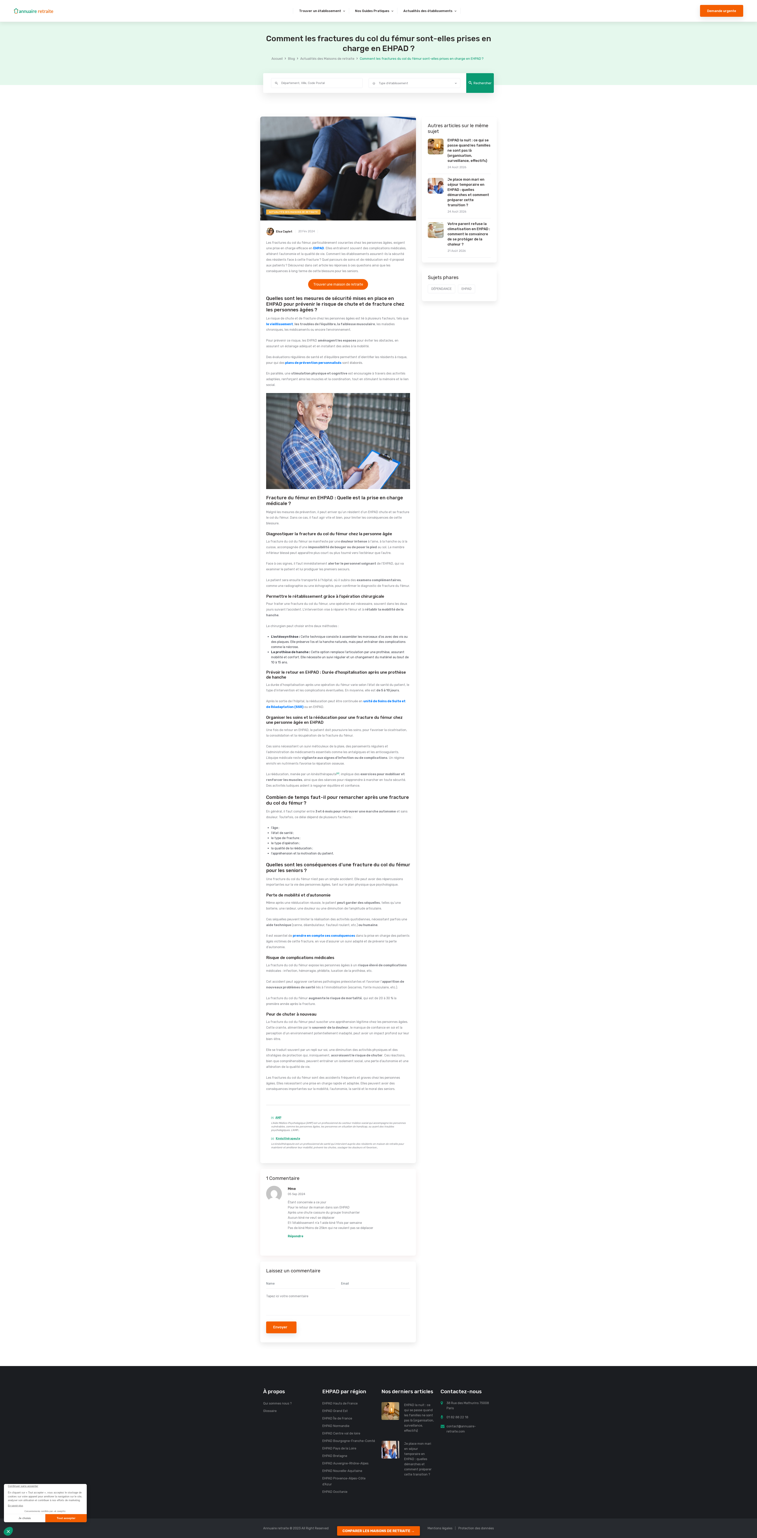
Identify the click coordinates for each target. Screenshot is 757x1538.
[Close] (747, 1498)
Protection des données (476, 1528)
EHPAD (466, 289)
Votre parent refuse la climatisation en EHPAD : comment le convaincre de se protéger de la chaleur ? (468, 234)
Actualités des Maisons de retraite (327, 59)
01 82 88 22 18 (457, 1417)
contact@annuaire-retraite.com (461, 1428)
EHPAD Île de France (337, 1418)
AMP (278, 1117)
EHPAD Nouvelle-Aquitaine (342, 1471)
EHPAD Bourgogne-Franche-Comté (348, 1441)
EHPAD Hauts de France (340, 1403)
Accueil (277, 59)
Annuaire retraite (276, 1528)
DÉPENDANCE (441, 289)
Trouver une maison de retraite (338, 284)
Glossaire (270, 1411)
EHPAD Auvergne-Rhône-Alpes (345, 1463)
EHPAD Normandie (335, 1426)
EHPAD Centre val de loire (341, 1433)
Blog (291, 59)
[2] (338, 773)
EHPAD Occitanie (334, 1492)
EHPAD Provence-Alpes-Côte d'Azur (343, 1481)
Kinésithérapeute (288, 1138)
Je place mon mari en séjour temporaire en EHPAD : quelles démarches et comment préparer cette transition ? (468, 192)
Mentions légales (440, 1528)
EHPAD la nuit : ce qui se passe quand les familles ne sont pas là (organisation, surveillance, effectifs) (468, 150)
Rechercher (482, 83)
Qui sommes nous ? (277, 1403)
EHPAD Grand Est (335, 1411)
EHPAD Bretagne (334, 1456)
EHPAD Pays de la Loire (339, 1448)
